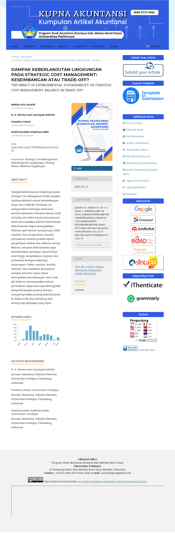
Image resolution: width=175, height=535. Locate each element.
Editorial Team (134, 129)
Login (113, 46)
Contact (81, 46)
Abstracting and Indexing (141, 163)
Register (98, 46)
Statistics (131, 194)
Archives (47, 46)
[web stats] (130, 350)
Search (155, 46)
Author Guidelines (137, 143)
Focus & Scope (133, 123)
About (63, 46)
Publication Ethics (137, 149)
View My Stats (146, 350)
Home (15, 46)
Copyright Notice (136, 187)
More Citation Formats (89, 244)
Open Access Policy (137, 180)
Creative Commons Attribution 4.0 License (113, 481)
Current (30, 46)
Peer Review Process (138, 156)
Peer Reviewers (135, 136)
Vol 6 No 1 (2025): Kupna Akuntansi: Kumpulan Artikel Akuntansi (50, 60)
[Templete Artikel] (143, 76)
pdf (79, 168)
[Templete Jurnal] (143, 103)
